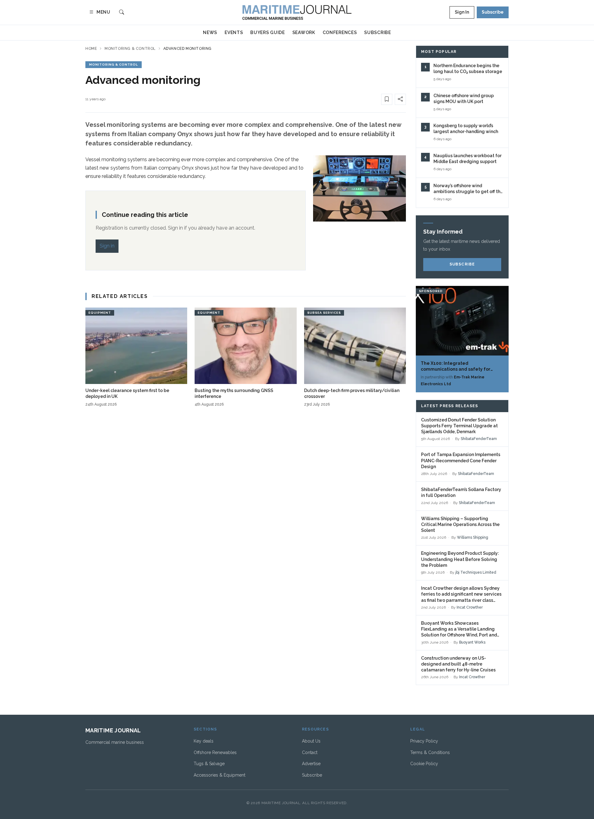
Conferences (340, 32)
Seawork (303, 32)
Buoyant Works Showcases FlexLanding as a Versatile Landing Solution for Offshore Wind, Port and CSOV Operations (459, 629)
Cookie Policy (424, 763)
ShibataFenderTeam (479, 439)
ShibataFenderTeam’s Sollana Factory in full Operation (461, 492)
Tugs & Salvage (209, 763)
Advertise (311, 763)
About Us (311, 741)
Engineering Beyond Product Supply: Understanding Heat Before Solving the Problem (460, 559)
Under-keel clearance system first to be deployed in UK (127, 393)
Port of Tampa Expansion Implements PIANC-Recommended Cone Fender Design (460, 460)
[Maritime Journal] (296, 12)
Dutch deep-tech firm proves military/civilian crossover (351, 393)
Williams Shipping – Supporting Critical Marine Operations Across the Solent (460, 524)
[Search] (121, 12)
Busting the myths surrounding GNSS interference (234, 393)
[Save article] (386, 99)
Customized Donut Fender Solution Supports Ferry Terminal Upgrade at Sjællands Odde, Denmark (459, 425)
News (210, 32)
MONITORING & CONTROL (113, 64)
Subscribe (493, 12)
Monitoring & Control (130, 48)
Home (91, 48)
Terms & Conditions (430, 752)
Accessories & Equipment (219, 775)
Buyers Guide (267, 32)
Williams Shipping (472, 537)
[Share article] (400, 99)
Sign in (107, 246)
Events (234, 32)
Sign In (462, 12)
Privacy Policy (424, 741)
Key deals (203, 741)
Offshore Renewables (215, 752)
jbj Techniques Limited (475, 572)
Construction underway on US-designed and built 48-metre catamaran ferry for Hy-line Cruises (458, 664)
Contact (309, 752)
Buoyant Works (472, 642)
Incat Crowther (470, 607)
